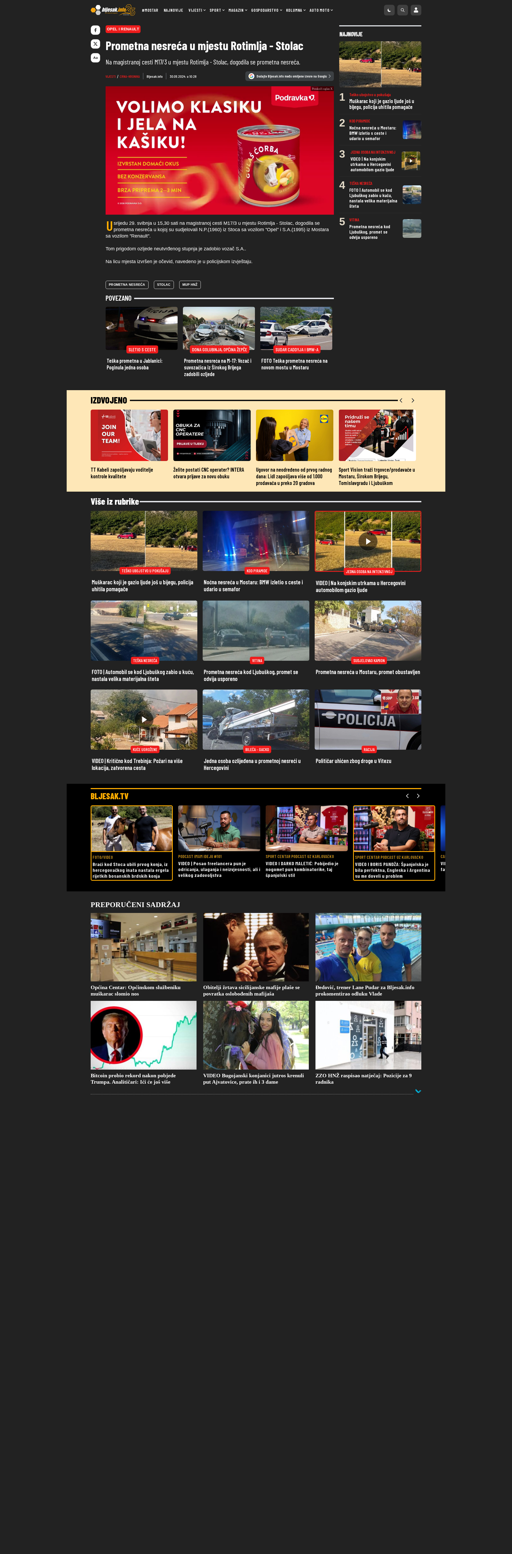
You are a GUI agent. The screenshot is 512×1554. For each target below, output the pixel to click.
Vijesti (195, 10)
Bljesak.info (155, 76)
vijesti (111, 76)
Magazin (236, 10)
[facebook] (95, 30)
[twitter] (95, 44)
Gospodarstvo (265, 10)
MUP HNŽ (190, 318)
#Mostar (150, 10)
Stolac (164, 318)
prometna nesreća (127, 318)
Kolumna (294, 10)
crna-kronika (130, 76)
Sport (215, 10)
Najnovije (173, 10)
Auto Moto (319, 10)
